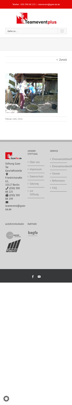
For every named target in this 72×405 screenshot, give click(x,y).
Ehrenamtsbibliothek (58, 159)
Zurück (63, 59)
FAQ (54, 188)
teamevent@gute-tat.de (49, 4)
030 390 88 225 (28, 4)
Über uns (35, 162)
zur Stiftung (34, 192)
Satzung (34, 183)
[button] (6, 398)
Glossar (56, 173)
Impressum (36, 169)
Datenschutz (36, 176)
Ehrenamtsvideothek (58, 166)
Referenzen (58, 180)
